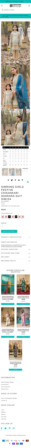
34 (16, 216)
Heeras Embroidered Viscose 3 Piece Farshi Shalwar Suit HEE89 (8, 298)
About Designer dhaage (7, 382)
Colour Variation (9, 249)
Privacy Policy (5, 384)
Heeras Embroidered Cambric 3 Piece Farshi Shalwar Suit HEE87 (8, 331)
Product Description (11, 237)
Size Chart (3, 416)
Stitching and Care (10, 253)
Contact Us (4, 400)
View (7, 336)
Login (2, 409)
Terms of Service (5, 386)
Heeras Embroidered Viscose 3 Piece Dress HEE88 (23, 298)
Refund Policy (4, 389)
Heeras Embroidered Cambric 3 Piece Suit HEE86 (23, 331)
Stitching (3, 419)
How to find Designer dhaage (9, 398)
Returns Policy (8, 260)
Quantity (3, 223)
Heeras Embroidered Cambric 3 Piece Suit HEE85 (15, 363)
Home (3, 15)
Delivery (5, 257)
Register (3, 412)
